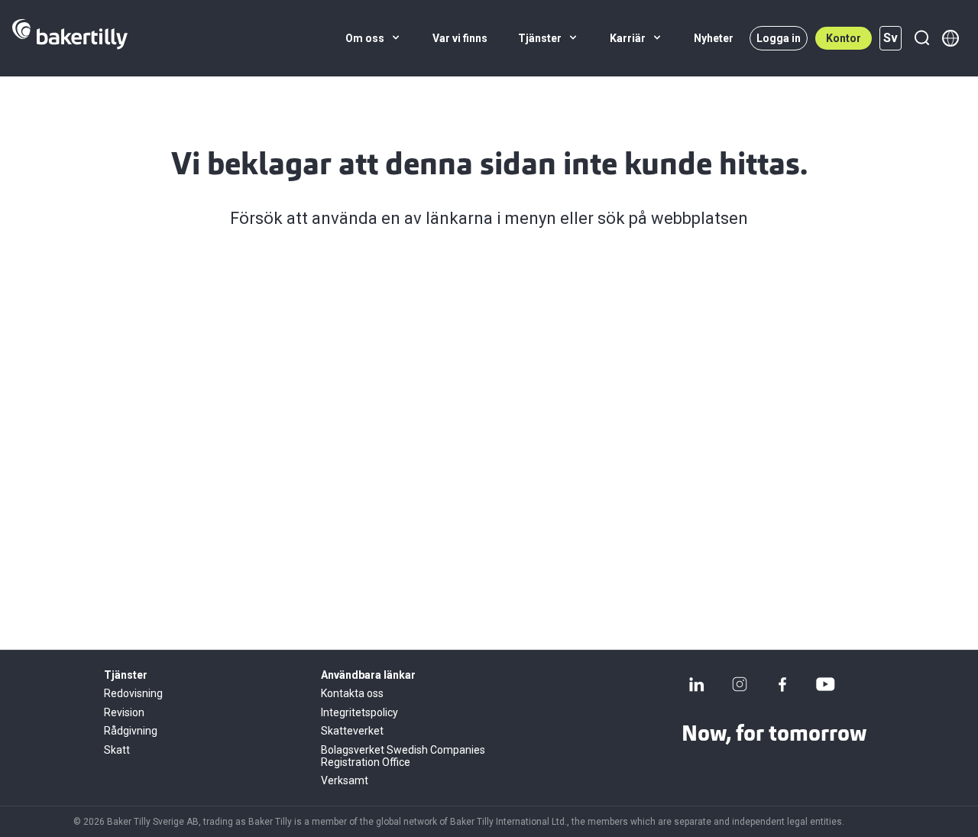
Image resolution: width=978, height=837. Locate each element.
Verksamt (344, 780)
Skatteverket (352, 731)
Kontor (843, 38)
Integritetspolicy (359, 712)
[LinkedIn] (697, 684)
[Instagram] (739, 684)
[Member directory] (950, 38)
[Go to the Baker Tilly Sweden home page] (70, 38)
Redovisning (133, 693)
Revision (124, 712)
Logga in (778, 38)
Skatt (117, 750)
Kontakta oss (352, 693)
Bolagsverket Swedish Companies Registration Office (403, 756)
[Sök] (921, 38)
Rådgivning (130, 731)
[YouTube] (825, 684)
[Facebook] (782, 684)
